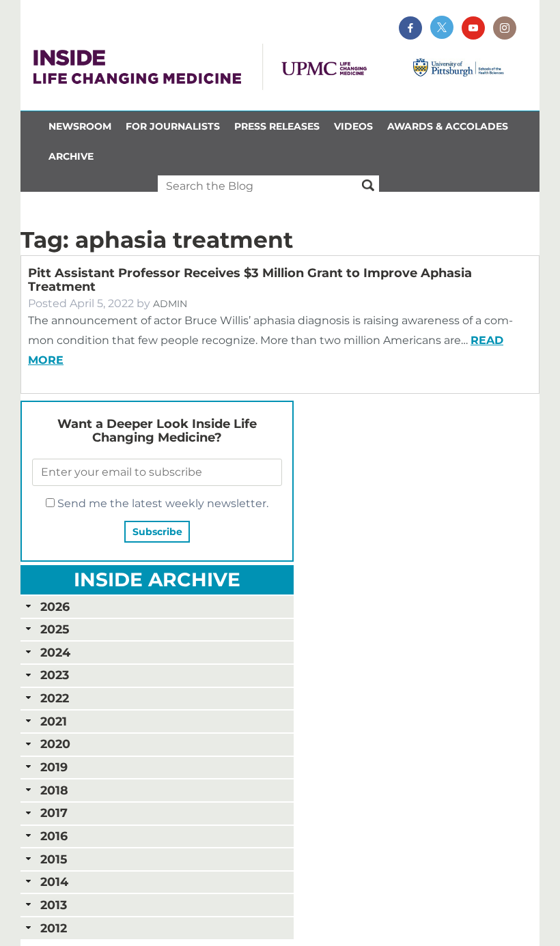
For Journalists (173, 126)
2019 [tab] (54, 767)
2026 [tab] (55, 606)
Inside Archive (157, 579)
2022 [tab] (54, 698)
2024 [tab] (55, 652)
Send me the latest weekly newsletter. (161, 503)
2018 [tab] (54, 790)
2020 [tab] (55, 743)
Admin (170, 304)
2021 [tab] (53, 721)
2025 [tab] (54, 629)
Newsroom (79, 126)
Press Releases (277, 126)
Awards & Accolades (447, 126)
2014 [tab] (54, 881)
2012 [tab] (53, 928)
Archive (71, 156)
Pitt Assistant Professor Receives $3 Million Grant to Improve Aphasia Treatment (250, 280)
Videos (353, 126)
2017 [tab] (54, 812)
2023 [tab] (54, 675)
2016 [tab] (54, 836)
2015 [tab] (53, 859)
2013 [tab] (53, 905)
